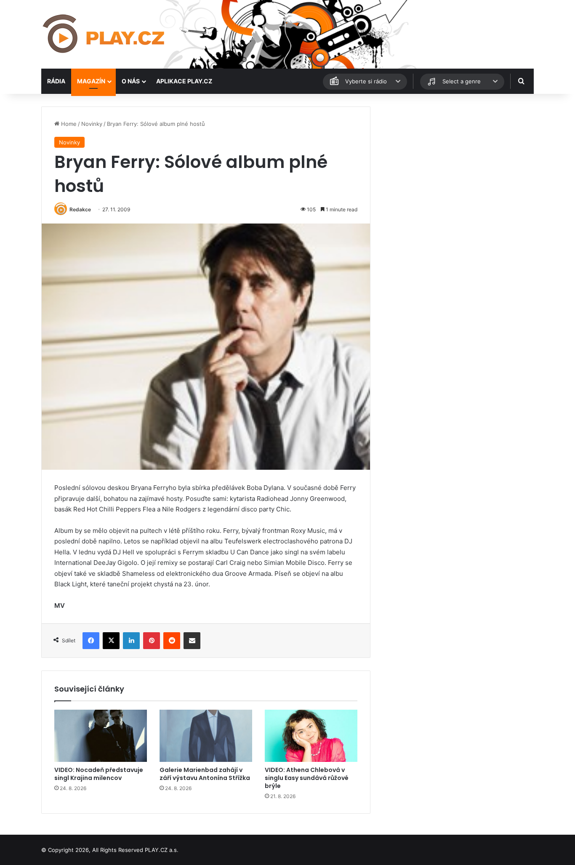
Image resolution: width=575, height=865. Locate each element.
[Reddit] (171, 640)
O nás (131, 81)
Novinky (91, 123)
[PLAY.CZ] (104, 34)
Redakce (80, 209)
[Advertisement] (456, 165)
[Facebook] (91, 640)
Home (68, 123)
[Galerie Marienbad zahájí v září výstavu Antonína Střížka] (206, 736)
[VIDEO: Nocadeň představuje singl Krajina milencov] (100, 736)
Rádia (56, 81)
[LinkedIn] (131, 640)
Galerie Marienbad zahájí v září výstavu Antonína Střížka (205, 774)
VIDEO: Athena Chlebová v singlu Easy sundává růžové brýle (307, 778)
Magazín (91, 81)
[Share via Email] (192, 640)
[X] (111, 640)
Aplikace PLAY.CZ (184, 81)
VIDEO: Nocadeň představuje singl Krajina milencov (98, 774)
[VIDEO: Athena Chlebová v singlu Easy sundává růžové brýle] (311, 736)
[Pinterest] (151, 640)
